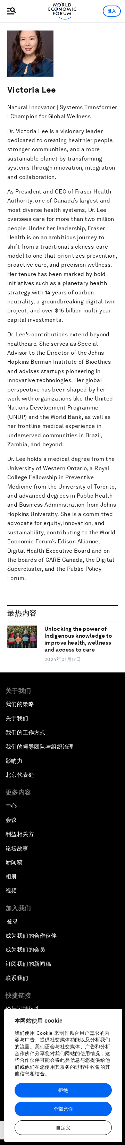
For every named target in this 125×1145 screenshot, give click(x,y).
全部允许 (63, 1109)
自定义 (63, 1127)
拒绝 (63, 1090)
